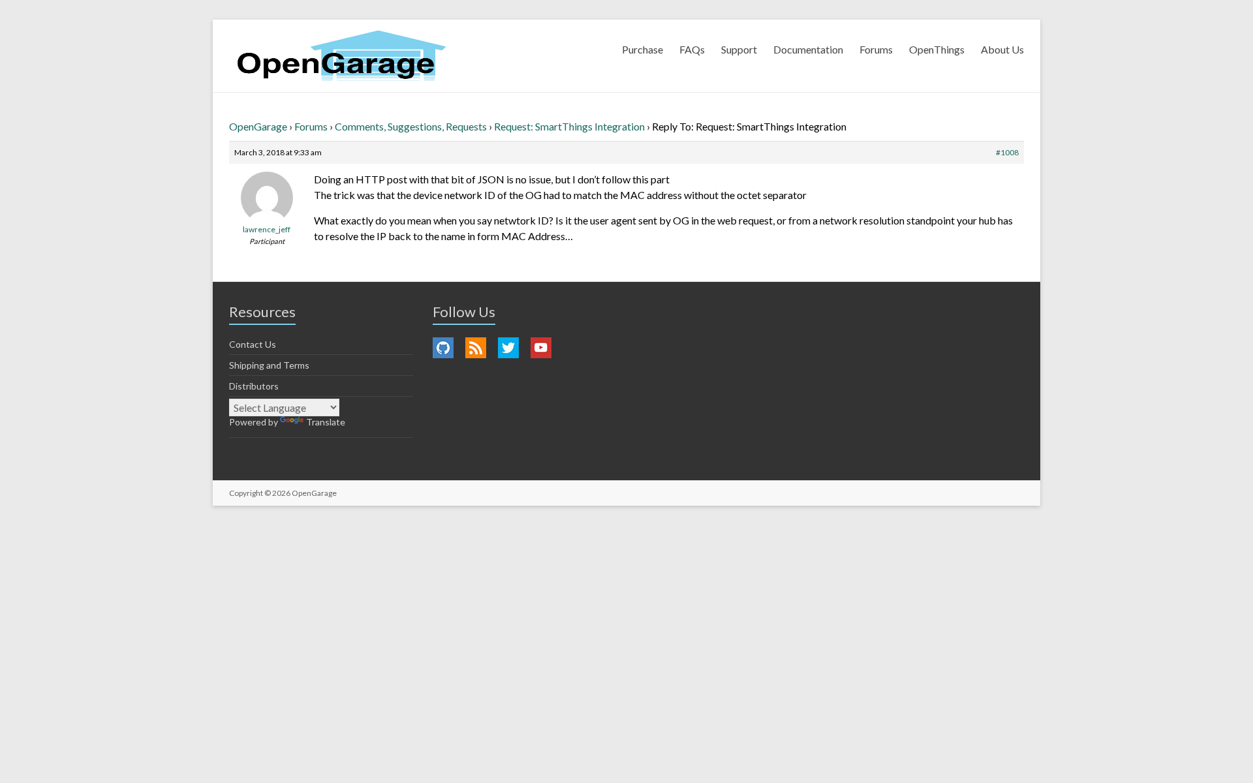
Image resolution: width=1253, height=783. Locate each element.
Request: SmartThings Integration (569, 126)
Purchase (642, 49)
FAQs (692, 49)
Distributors (254, 386)
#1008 (1007, 152)
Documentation (808, 49)
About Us (1002, 49)
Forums (876, 49)
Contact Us (252, 344)
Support (739, 49)
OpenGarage (258, 126)
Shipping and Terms (269, 365)
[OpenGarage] (341, 56)
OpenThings (937, 49)
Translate (325, 421)
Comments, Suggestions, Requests (411, 126)
